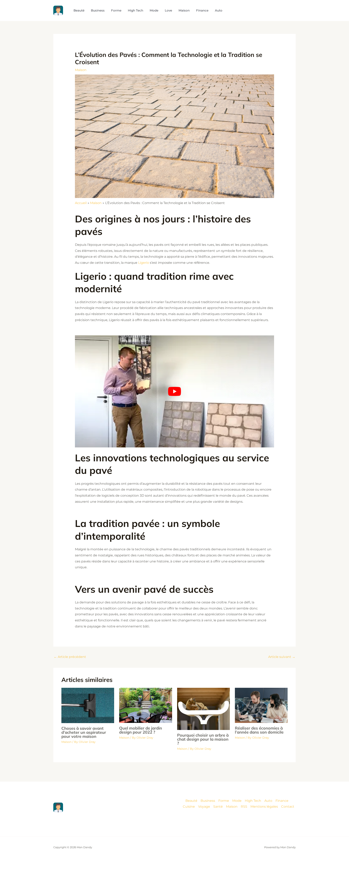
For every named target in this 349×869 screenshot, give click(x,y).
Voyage (204, 806)
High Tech (253, 801)
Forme (223, 801)
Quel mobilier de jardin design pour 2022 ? (140, 730)
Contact (287, 806)
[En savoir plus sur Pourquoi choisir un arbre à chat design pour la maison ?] (203, 709)
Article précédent (70, 657)
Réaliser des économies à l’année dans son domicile (259, 730)
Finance (281, 801)
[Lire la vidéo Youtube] (174, 391)
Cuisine (189, 806)
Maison (80, 70)
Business (208, 801)
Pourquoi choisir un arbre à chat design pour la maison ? (203, 739)
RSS (244, 806)
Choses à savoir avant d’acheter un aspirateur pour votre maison (83, 732)
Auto (268, 801)
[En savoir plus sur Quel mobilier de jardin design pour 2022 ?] (145, 705)
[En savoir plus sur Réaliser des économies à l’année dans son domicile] (261, 705)
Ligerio (143, 263)
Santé (218, 806)
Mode (237, 801)
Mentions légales (264, 806)
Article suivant (281, 657)
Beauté (191, 801)
